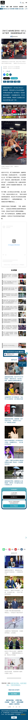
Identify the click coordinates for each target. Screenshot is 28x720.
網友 (8, 81)
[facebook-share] (4, 74)
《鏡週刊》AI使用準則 (14, 704)
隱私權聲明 (23, 714)
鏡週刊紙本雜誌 (15, 683)
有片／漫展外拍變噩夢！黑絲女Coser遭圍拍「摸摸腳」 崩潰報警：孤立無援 (10, 334)
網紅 (5, 81)
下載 (24, 549)
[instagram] (16, 707)
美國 (15, 81)
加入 (6, 549)
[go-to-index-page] (11, 36)
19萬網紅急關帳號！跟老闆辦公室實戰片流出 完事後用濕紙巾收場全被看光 (10, 321)
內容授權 (7, 702)
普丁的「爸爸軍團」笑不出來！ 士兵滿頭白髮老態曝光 (10, 282)
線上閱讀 (14, 694)
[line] (9, 707)
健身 (12, 81)
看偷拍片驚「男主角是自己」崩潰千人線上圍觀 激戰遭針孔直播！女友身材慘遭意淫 (10, 302)
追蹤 (12, 549)
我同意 (14, 717)
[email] (19, 707)
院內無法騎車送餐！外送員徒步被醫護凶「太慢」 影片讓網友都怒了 (10, 276)
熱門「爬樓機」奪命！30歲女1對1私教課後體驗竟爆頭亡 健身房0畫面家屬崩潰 (10, 308)
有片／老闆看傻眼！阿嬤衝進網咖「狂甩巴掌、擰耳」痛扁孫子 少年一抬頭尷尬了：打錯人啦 (10, 327)
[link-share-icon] (10, 74)
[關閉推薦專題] (27, 353)
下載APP (13, 702)
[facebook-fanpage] (13, 707)
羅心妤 (8, 71)
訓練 (19, 81)
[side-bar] (26, 2)
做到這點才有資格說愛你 (8, 345)
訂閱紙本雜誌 (2, 2)
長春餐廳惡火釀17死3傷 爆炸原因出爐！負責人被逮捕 (10, 288)
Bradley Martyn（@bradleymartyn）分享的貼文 (14, 264)
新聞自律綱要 (20, 702)
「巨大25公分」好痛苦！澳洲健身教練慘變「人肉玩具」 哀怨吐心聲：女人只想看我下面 (10, 314)
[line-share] (7, 74)
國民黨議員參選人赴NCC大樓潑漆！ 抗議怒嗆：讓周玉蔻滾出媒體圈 (10, 295)
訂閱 (18, 549)
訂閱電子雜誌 (18, 700)
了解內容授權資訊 (15, 685)
